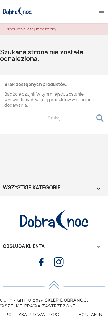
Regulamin (89, 314)
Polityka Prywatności (34, 314)
